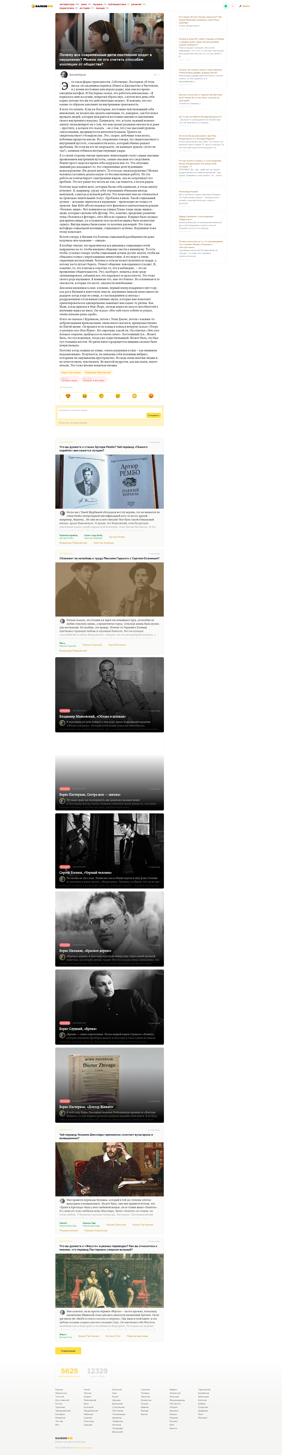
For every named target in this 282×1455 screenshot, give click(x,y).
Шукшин (116, 1400)
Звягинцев (203, 1396)
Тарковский (204, 1389)
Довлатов (146, 1400)
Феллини (202, 1417)
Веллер (144, 1410)
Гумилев (88, 1417)
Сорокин (145, 1389)
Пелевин (145, 1393)
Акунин (144, 1403)
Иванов (144, 1407)
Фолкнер (174, 1396)
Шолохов (117, 1389)
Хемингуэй (175, 1393)
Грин (114, 1393)
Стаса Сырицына (83, 1447)
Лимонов (145, 1396)
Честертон (175, 1403)
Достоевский (62, 1400)
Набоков (88, 1414)
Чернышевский (62, 1410)
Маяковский (90, 1400)
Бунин (115, 1396)
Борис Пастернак (71, 372)
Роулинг (174, 1421)
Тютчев (59, 1421)
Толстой (59, 1396)
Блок (86, 1403)
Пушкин (59, 1389)
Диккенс (174, 1410)
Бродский (117, 1403)
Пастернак (117, 1410)
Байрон (173, 1389)
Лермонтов (61, 1393)
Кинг (172, 1424)
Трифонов (117, 1421)
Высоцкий (117, 1431)
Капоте (173, 1428)
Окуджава (117, 1428)
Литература (66, 442)
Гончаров (60, 1414)
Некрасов (60, 1417)
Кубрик (202, 1403)
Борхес (173, 1414)
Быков (144, 1414)
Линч (200, 1414)
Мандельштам (91, 1410)
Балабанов (203, 1393)
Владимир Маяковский (98, 372)
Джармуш (203, 1410)
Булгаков (88, 1407)
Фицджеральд (177, 1400)
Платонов (89, 1421)
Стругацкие (118, 1407)
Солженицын (118, 1414)
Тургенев (60, 1407)
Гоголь (58, 1403)
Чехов (87, 1389)
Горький (88, 1424)
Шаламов (117, 1417)
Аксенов (116, 1424)
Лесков (87, 1393)
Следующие (68, 1350)
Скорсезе (203, 1407)
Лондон (174, 1407)
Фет (57, 1424)
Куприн (87, 1396)
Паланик (174, 1417)
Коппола (202, 1400)
